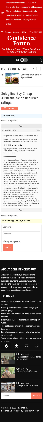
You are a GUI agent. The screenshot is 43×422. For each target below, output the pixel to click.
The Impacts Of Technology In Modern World (28, 358)
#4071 (39, 130)
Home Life (10, 7)
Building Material (29, 20)
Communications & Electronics (29, 7)
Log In (8, 247)
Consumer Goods (29, 11)
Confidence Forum (21, 40)
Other (8, 24)
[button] (38, 68)
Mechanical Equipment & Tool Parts (21, 3)
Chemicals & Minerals (15, 15)
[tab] (6, 346)
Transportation (31, 15)
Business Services (13, 20)
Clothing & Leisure (13, 11)
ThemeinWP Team (31, 411)
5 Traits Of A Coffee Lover (26, 371)
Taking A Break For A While (27, 386)
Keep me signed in (12, 242)
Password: (7, 234)
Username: (7, 227)
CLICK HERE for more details (12, 145)
